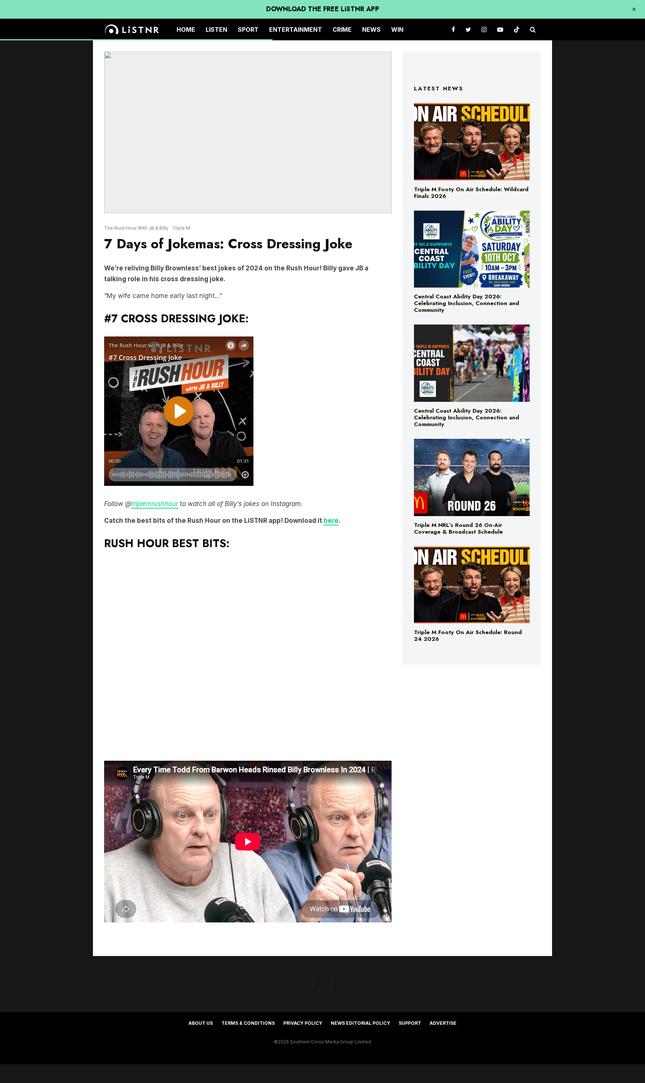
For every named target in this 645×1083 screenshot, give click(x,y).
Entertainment (295, 29)
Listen (216, 29)
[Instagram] (484, 30)
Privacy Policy (302, 1023)
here (331, 520)
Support (410, 1023)
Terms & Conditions (248, 1023)
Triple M (181, 228)
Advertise (443, 1023)
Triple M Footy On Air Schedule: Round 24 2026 (468, 635)
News (371, 29)
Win (397, 29)
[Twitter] (468, 30)
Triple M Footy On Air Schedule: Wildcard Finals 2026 (471, 192)
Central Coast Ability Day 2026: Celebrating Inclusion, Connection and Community (466, 303)
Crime (342, 29)
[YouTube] (500, 30)
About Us (200, 1023)
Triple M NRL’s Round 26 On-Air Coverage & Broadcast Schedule (458, 528)
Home (186, 29)
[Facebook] (453, 30)
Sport (248, 29)
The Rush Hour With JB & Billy (136, 228)
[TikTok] (516, 30)
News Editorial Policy (360, 1023)
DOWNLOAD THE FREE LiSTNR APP (322, 9)
